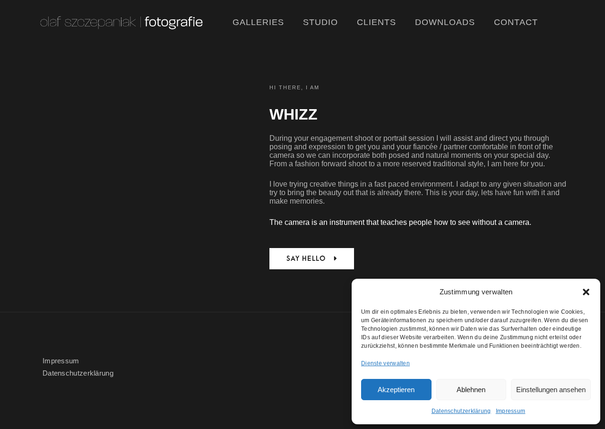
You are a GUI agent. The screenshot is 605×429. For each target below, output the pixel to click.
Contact (516, 22)
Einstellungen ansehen (551, 390)
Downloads (445, 22)
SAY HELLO (307, 259)
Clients (376, 22)
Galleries (258, 22)
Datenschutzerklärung (461, 411)
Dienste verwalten (385, 363)
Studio (320, 22)
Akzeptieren (396, 390)
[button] (586, 292)
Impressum (511, 411)
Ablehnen (471, 390)
